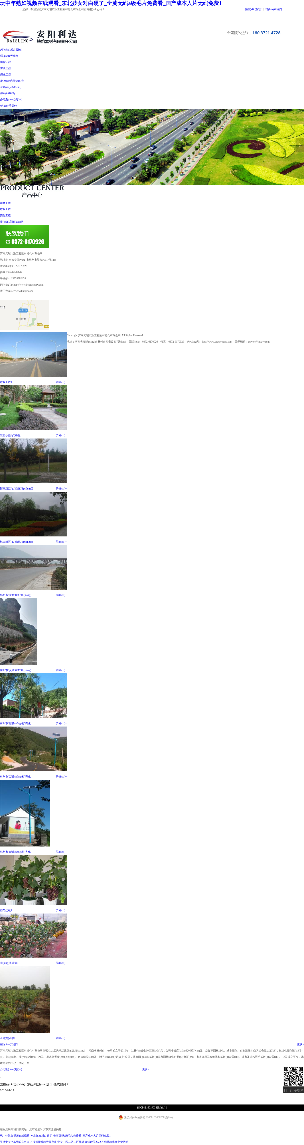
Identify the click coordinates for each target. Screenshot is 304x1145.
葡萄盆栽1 (6, 910)
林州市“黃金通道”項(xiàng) (15, 595)
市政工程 (5, 209)
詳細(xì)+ (61, 382)
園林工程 (5, 203)
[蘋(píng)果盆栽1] (33, 956)
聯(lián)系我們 (273, 9)
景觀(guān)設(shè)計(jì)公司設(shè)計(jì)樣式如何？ (34, 1084)
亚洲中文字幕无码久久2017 (16, 1141)
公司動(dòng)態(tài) (11, 1069)
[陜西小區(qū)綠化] (33, 429)
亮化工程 (5, 215)
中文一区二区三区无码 (70, 1141)
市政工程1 (6, 382)
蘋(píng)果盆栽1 (9, 962)
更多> (300, 1044)
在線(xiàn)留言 (253, 9)
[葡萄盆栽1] (33, 904)
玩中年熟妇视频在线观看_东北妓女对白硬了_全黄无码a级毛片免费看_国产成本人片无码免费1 (111, 3)
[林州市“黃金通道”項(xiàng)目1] (18, 664)
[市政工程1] (33, 376)
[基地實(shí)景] (25, 1031)
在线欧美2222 (93, 1141)
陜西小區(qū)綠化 (10, 435)
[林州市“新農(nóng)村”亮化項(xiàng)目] (33, 717)
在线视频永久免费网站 (114, 1141)
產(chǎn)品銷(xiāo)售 (12, 221)
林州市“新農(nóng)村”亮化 (15, 723)
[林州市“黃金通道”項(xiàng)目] (33, 588)
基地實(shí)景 (8, 1038)
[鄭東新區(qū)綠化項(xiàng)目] (33, 482)
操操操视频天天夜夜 (45, 1141)
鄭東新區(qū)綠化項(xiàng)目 (16, 488)
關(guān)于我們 (9, 1044)
